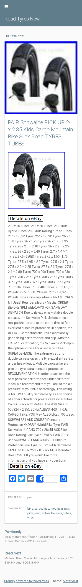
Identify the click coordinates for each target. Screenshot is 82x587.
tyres (30, 517)
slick (59, 513)
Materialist (70, 581)
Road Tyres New (22, 19)
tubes (67, 513)
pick (30, 513)
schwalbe (48, 513)
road (37, 513)
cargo (38, 508)
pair (66, 508)
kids (46, 508)
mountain (57, 508)
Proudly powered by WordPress (26, 581)
